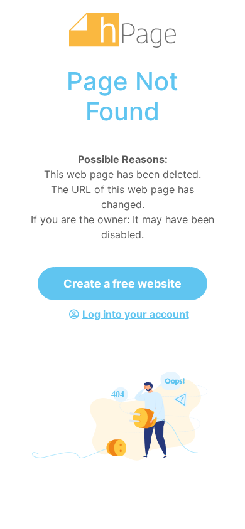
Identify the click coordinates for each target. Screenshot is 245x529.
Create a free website (122, 283)
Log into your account (135, 314)
